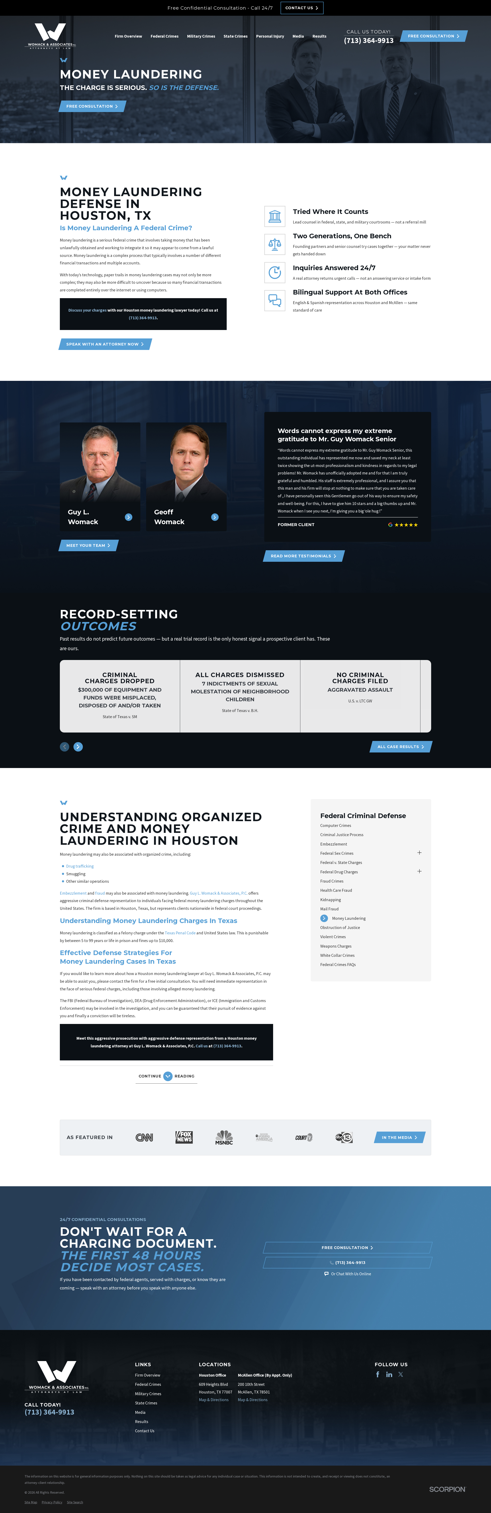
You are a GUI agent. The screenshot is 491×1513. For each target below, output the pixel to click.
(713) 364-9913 (369, 40)
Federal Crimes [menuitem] (165, 36)
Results (141, 1421)
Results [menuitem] (319, 36)
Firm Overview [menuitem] (128, 36)
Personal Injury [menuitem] (270, 36)
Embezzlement (73, 893)
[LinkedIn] (389, 1374)
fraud (100, 893)
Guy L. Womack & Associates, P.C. (219, 893)
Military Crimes (148, 1393)
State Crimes (146, 1403)
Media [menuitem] (298, 36)
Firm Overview (147, 1375)
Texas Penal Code (180, 933)
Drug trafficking (80, 866)
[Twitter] (401, 1374)
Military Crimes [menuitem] (201, 36)
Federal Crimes (148, 1384)
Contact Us (144, 1430)
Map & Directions (214, 1399)
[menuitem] (371, 825)
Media (140, 1412)
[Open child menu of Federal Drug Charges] (419, 872)
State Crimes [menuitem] (236, 36)
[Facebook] (378, 1374)
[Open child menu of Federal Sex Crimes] (419, 853)
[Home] (50, 36)
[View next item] (78, 747)
